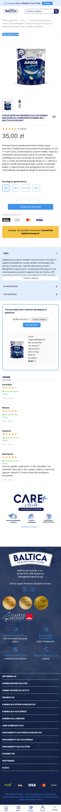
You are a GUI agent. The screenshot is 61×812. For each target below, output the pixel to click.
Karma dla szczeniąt (14, 711)
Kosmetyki (8, 753)
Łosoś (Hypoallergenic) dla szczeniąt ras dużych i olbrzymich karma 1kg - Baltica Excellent (36, 347)
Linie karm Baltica (13, 725)
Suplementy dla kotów (16, 746)
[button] (42, 11)
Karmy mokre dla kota (15, 690)
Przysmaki (8, 760)
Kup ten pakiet (31, 325)
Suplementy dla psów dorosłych (22, 732)
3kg (36, 188)
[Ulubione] (54, 117)
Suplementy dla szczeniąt (17, 739)
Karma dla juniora (13, 718)
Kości (5, 767)
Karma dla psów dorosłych (18, 704)
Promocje (8, 697)
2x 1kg (26, 188)
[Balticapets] (11, 11)
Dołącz (47, 3)
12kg (15, 188)
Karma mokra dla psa (15, 683)
